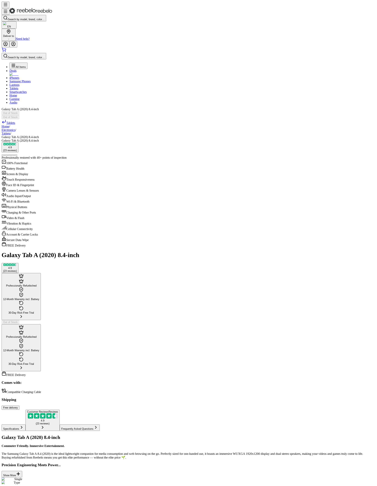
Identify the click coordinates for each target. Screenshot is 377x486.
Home (13, 95)
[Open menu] (5, 5)
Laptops (14, 84)
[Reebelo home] (30, 12)
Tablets (13, 88)
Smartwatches (18, 92)
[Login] (5, 44)
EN (9, 26)
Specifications (11, 428)
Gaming (14, 99)
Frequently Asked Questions (77, 428)
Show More (9, 475)
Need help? (23, 38)
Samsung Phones (20, 81)
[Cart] (4, 51)
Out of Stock (10, 113)
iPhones (14, 77)
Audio (13, 102)
